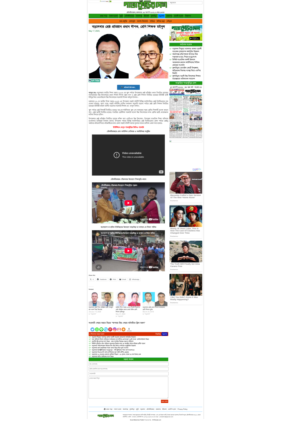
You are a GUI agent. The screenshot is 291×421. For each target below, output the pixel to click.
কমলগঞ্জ (139, 16)
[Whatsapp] (97, 328)
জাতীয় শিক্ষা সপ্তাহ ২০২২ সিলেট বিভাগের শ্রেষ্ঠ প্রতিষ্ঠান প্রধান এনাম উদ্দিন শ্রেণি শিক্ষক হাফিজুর (128, 309)
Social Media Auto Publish (137, 420)
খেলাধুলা (132, 21)
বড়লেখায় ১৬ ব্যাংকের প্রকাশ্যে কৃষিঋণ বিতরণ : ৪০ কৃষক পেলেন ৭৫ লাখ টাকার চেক (116, 354)
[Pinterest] (110, 328)
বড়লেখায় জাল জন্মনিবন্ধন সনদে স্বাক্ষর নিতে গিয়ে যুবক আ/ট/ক (110, 348)
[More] (123, 328)
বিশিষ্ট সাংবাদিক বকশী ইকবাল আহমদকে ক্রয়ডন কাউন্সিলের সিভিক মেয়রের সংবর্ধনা (185, 62)
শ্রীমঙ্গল (146, 16)
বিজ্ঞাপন (188, 16)
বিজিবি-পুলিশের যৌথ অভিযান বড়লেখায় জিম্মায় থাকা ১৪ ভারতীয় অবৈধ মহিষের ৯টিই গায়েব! (118, 343)
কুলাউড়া (154, 16)
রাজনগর (169, 16)
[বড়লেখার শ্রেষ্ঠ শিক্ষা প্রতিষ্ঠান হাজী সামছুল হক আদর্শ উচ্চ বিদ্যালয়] (101, 299)
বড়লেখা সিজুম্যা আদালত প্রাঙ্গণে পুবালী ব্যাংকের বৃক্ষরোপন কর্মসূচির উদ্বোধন (114, 337)
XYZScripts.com (156, 420)
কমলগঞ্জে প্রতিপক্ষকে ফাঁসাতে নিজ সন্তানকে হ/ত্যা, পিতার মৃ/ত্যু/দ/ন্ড (185, 55)
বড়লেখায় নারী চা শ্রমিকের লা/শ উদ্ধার (103, 356)
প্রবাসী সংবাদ (178, 16)
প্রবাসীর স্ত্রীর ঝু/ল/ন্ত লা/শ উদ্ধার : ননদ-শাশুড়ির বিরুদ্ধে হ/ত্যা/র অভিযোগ (112, 341)
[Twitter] (92, 328)
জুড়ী (121, 16)
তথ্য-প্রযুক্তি (123, 21)
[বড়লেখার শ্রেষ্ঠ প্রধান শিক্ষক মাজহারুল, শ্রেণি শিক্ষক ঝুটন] (155, 299)
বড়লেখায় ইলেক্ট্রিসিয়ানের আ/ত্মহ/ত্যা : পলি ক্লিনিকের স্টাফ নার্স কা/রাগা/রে (113, 350)
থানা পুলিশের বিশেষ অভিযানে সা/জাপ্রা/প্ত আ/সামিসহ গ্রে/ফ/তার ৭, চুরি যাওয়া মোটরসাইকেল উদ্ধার (120, 339)
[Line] (101, 328)
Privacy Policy (182, 409)
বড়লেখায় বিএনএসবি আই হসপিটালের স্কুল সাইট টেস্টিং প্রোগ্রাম (110, 352)
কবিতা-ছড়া (161, 21)
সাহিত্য (152, 21)
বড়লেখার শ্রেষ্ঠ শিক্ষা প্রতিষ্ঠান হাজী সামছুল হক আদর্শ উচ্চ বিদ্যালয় (101, 308)
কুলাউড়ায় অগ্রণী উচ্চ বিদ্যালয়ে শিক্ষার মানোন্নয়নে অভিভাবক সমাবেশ (186, 77)
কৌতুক (169, 21)
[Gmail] (119, 328)
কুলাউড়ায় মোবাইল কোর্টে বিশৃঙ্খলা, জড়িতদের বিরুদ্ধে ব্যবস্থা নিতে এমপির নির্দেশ (186, 71)
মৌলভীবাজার (129, 16)
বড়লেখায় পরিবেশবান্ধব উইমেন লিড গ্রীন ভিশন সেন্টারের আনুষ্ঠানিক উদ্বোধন (114, 346)
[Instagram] (115, 328)
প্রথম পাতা (103, 16)
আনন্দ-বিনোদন (142, 21)
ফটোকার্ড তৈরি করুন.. (130, 87)
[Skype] (106, 328)
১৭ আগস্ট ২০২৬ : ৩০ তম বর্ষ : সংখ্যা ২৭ (186, 87)
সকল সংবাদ (113, 16)
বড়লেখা (161, 16)
